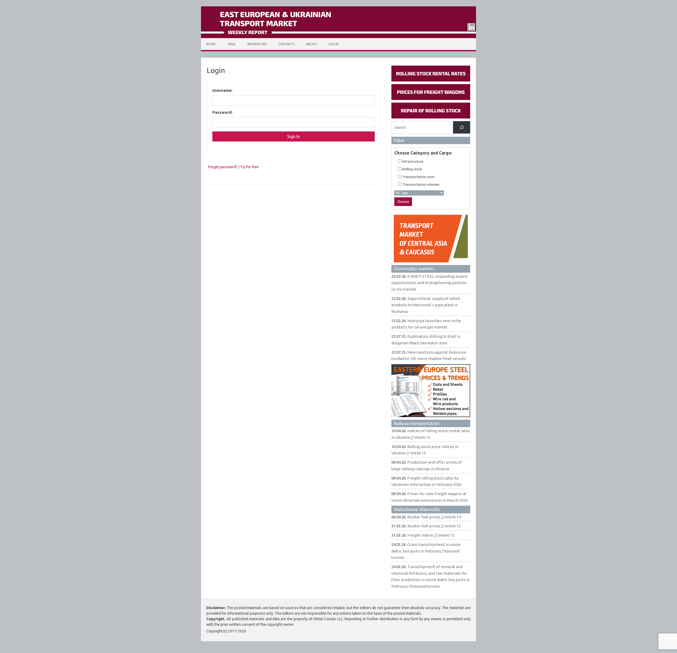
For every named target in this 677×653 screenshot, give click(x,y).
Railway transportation (416, 423)
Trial (231, 44)
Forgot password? (222, 167)
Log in (333, 44)
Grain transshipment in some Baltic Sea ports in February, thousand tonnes (425, 551)
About (311, 44)
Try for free (249, 167)
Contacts (286, 44)
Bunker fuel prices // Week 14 (434, 517)
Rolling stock (411, 169)
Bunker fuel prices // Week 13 (434, 526)
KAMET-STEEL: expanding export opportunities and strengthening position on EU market (429, 282)
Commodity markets (414, 268)
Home (211, 44)
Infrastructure (412, 161)
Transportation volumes (420, 184)
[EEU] (338, 37)
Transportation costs (418, 177)
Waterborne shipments (417, 509)
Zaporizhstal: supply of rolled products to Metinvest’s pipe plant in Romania (425, 305)
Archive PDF (257, 44)
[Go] (461, 127)
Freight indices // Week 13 (430, 535)
